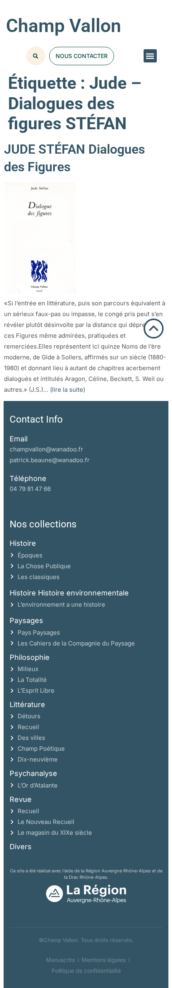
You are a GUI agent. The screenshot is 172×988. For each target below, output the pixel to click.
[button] (150, 55)
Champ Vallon (63, 25)
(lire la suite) (67, 389)
